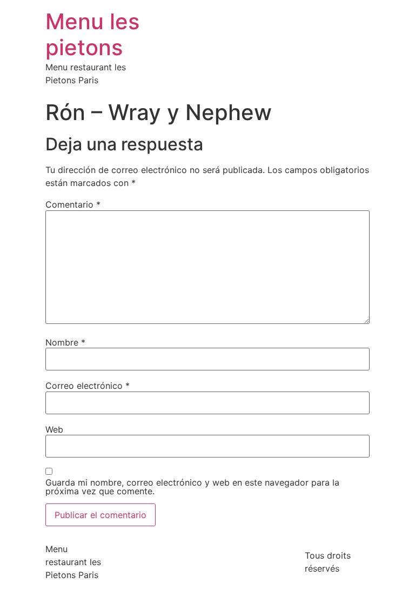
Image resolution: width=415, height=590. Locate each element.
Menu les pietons (92, 34)
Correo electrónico (87, 385)
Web (54, 429)
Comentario (73, 204)
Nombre (65, 342)
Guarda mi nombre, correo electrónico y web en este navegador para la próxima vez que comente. (192, 486)
